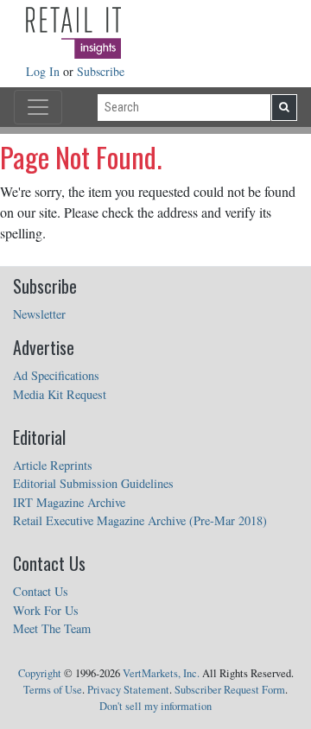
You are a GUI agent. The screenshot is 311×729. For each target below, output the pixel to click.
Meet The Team (52, 628)
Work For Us (46, 610)
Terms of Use (52, 689)
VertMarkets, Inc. (161, 673)
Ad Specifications (56, 375)
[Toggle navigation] (38, 107)
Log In (44, 71)
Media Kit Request (59, 394)
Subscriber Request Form (230, 689)
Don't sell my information (155, 706)
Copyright (39, 673)
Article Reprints (52, 465)
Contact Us (40, 591)
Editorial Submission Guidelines (93, 483)
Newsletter (39, 314)
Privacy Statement (128, 689)
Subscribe (100, 71)
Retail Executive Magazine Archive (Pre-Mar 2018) (140, 520)
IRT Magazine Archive (69, 502)
